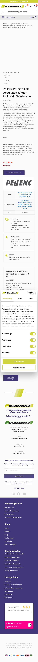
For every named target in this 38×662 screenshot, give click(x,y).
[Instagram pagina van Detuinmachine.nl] (13, 493)
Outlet (19, 206)
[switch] (33, 340)
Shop (6, 535)
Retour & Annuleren (12, 560)
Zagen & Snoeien (15, 24)
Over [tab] (31, 298)
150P (31, 193)
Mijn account (9, 508)
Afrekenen (8, 541)
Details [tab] (19, 298)
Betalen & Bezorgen (12, 557)
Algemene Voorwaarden (14, 567)
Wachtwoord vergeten (13, 517)
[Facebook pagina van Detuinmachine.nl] (18, 493)
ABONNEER (19, 476)
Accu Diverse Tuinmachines (23, 202)
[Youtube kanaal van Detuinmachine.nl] (24, 493)
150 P (18, 193)
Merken (7, 531)
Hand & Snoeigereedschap (25, 203)
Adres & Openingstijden (13, 588)
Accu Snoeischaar (25, 195)
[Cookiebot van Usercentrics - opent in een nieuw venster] (27, 293)
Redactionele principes (13, 585)
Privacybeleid (27, 645)
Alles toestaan (19, 361)
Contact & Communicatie (14, 554)
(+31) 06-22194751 (19, 453)
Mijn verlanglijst (10, 544)
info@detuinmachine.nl (19, 439)
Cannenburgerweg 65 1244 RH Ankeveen (19, 430)
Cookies (19, 645)
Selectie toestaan (19, 367)
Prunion (27, 197)
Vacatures (8, 594)
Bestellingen (9, 514)
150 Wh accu (25, 193)
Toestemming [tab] (7, 298)
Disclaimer (8, 598)
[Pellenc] (18, 183)
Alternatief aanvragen (14, 173)
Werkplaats (9, 591)
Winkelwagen (9, 538)
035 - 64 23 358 (19, 446)
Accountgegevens (12, 511)
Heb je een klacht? (11, 571)
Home (5, 24)
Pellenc (22, 197)
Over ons (8, 581)
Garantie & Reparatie (13, 564)
